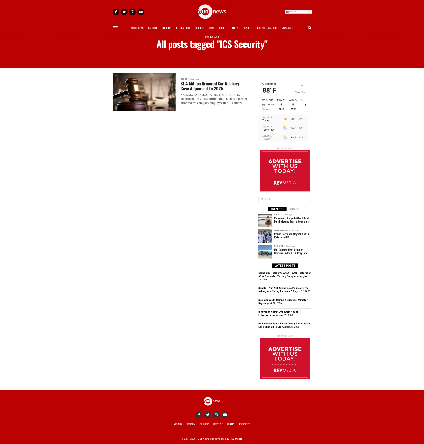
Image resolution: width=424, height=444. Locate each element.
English (292, 11)
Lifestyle (235, 28)
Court (222, 28)
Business (199, 28)
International (183, 28)
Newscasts (287, 28)
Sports (248, 28)
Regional (166, 28)
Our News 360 (212, 36)
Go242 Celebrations (267, 28)
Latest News (137, 28)
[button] (266, 105)
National (152, 28)
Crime (212, 28)
